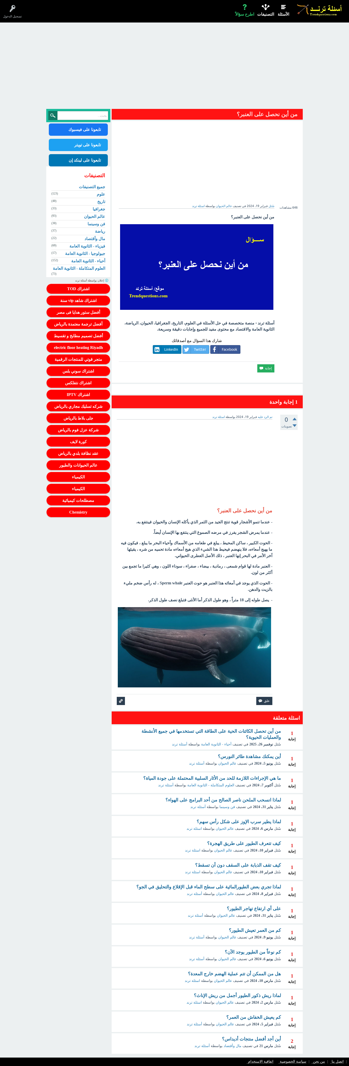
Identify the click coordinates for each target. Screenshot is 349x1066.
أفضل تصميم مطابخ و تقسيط (78, 336)
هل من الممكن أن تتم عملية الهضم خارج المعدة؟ (234, 973)
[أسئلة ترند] (319, 10)
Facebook (229, 349)
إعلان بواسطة (90, 280)
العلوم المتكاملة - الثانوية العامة (210, 785)
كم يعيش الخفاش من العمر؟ (253, 1017)
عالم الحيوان (224, 206)
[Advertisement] (174, 67)
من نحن (319, 1061)
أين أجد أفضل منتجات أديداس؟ (251, 1038)
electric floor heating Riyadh (78, 347)
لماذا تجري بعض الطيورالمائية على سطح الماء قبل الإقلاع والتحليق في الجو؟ (208, 886)
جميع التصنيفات (92, 187)
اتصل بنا (338, 1061)
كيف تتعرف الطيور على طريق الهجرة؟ (244, 843)
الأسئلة (283, 14)
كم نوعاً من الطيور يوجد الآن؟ (253, 952)
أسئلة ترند (179, 744)
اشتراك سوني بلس (78, 371)
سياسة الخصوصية (293, 1061)
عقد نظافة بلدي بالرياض (78, 453)
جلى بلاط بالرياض (78, 418)
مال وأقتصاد (232, 1046)
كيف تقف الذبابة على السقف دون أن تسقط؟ (238, 865)
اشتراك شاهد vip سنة (78, 300)
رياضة (100, 231)
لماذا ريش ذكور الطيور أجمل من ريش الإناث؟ (237, 995)
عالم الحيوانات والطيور (78, 465)
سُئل (271, 206)
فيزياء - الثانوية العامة (87, 246)
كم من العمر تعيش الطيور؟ (255, 930)
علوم (101, 194)
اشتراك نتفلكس (78, 383)
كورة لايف (78, 441)
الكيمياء (78, 477)
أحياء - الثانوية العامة (216, 744)
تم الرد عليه (265, 417)
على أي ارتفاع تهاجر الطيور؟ (254, 908)
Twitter (200, 349)
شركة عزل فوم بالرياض (78, 430)
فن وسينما (227, 807)
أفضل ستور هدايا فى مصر (78, 312)
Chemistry (78, 512)
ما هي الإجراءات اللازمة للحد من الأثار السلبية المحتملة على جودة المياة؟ (212, 778)
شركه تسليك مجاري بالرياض (78, 406)
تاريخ (101, 201)
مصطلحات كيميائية (78, 500)
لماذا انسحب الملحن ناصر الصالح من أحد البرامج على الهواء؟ (223, 799)
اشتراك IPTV (78, 394)
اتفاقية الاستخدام (260, 1061)
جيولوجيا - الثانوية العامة (85, 253)
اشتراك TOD (78, 289)
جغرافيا (99, 209)
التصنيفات (265, 14)
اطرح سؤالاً (244, 14)
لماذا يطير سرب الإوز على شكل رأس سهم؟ (239, 821)
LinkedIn (171, 349)
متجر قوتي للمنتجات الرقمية (78, 359)
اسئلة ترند (194, 829)
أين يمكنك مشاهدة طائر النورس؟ (249, 756)
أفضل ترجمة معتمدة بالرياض (78, 324)
